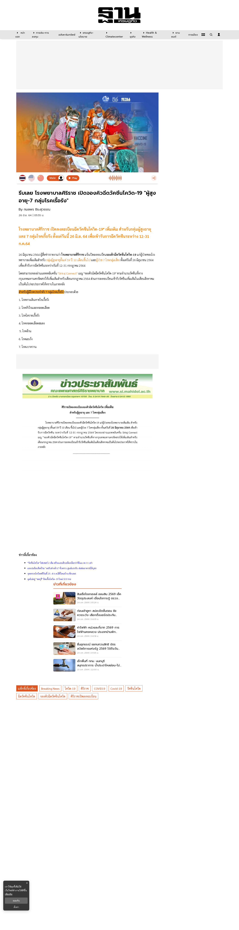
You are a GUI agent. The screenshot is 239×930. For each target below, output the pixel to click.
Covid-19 (116, 688)
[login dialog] (218, 34)
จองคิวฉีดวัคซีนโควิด (52, 696)
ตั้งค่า (16, 907)
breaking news (50, 688)
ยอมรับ (16, 900)
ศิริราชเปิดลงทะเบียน (83, 696)
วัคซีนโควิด (134, 688)
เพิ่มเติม (8, 894)
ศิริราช (85, 688)
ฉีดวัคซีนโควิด (26, 696)
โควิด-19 (70, 688)
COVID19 (99, 688)
